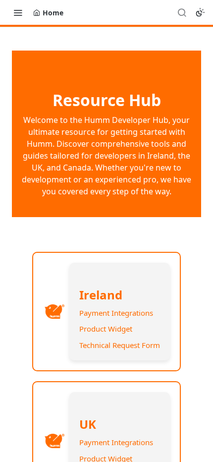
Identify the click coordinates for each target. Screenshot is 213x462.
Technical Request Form (119, 345)
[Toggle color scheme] (200, 12)
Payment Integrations (116, 313)
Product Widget (105, 329)
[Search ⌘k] (182, 12)
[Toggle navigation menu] (18, 12)
